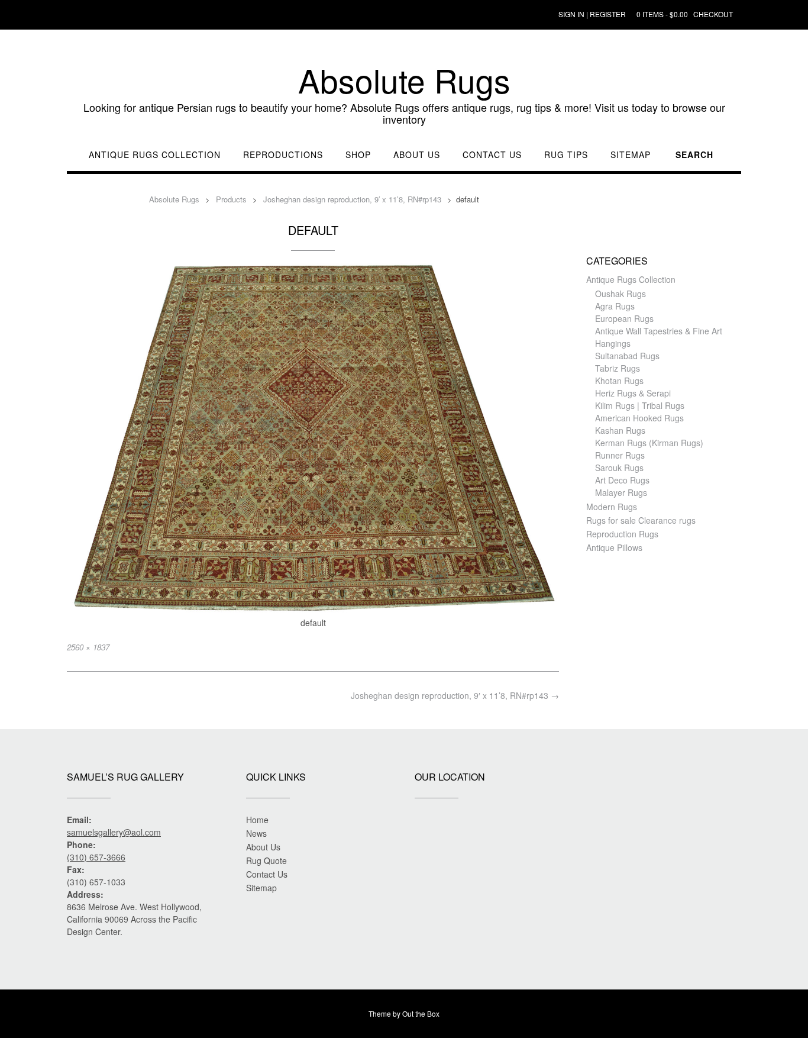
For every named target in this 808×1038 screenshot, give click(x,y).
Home (257, 820)
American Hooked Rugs (639, 418)
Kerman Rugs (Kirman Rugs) (649, 443)
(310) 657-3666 (96, 857)
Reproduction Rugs (622, 534)
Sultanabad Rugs (627, 356)
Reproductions (283, 154)
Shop (358, 154)
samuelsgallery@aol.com (114, 832)
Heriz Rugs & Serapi (633, 393)
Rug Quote (266, 860)
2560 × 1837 (88, 647)
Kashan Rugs (620, 430)
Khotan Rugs (619, 380)
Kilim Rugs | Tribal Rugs (639, 405)
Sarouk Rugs (619, 467)
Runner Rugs (620, 455)
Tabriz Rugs (617, 368)
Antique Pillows (614, 547)
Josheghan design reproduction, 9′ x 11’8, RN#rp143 (455, 695)
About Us (416, 154)
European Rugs (624, 318)
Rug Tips (566, 154)
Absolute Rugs (404, 80)
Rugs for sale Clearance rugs (641, 520)
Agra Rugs (615, 306)
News (256, 833)
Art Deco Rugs (622, 480)
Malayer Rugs (621, 492)
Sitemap (630, 154)
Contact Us (492, 154)
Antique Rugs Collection (155, 154)
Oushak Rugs (620, 293)
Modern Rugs (611, 506)
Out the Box (420, 1013)
